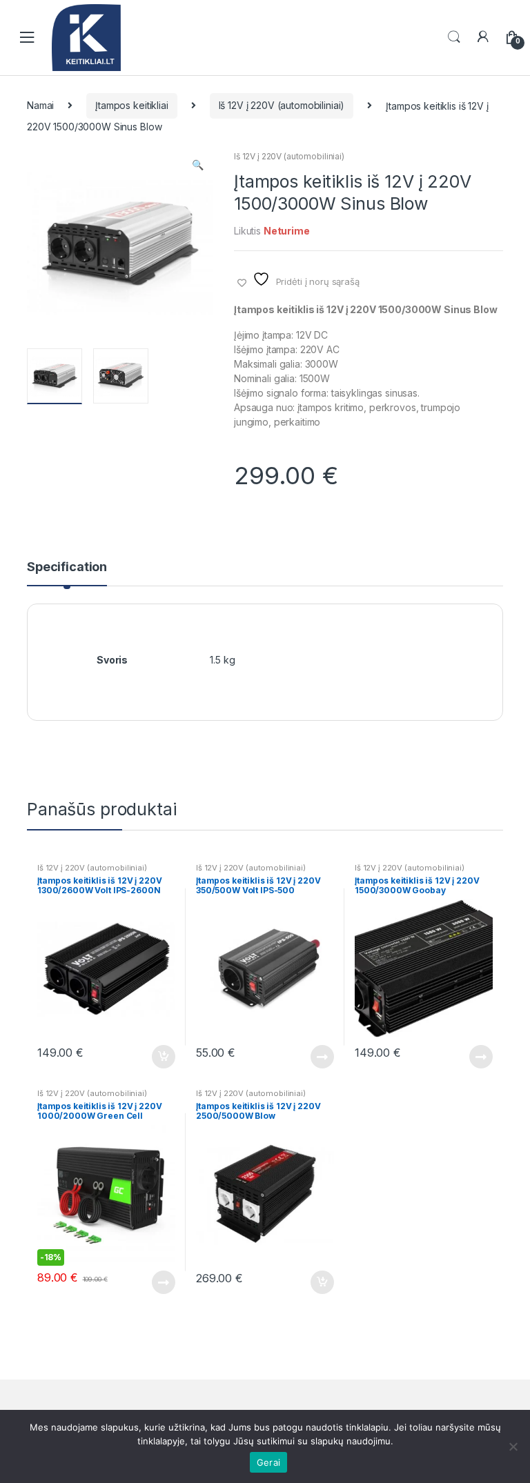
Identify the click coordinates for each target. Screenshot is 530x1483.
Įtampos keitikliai (131, 105)
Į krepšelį (162, 1056)
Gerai (268, 1462)
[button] (197, 166)
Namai (40, 105)
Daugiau (321, 1056)
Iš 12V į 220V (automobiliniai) (282, 105)
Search (454, 37)
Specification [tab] (67, 567)
